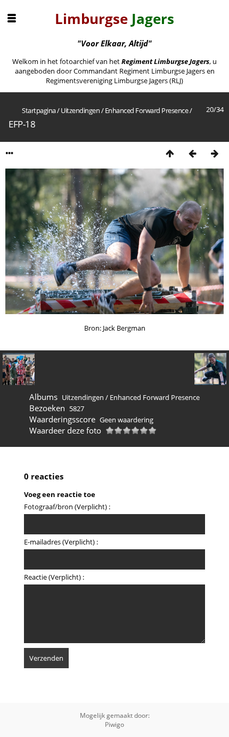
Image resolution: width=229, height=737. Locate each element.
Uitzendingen (80, 110)
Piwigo (114, 724)
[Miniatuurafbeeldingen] (170, 153)
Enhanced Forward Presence (147, 110)
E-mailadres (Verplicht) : (61, 542)
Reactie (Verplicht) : (54, 577)
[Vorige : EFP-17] (192, 153)
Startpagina (39, 110)
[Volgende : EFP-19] (214, 153)
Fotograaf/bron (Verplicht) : (67, 506)
